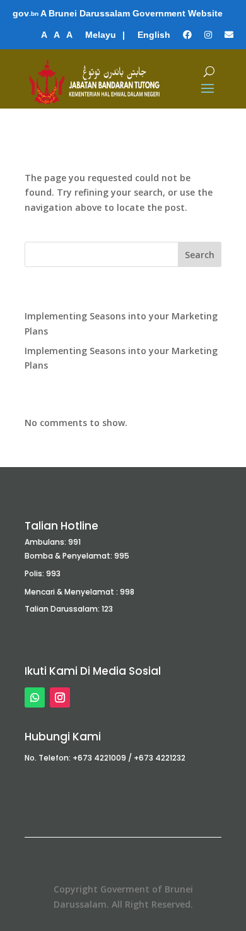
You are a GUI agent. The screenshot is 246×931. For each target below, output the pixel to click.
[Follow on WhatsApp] (35, 697)
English (154, 35)
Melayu (100, 35)
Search (199, 255)
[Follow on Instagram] (60, 697)
